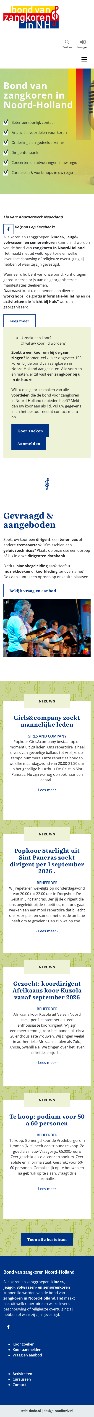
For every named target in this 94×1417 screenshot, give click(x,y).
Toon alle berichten (47, 1239)
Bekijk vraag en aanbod (32, 590)
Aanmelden (28, 443)
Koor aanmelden (27, 1349)
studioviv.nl (64, 1411)
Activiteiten (22, 1373)
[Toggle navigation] (84, 59)
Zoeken (67, 47)
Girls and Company (47, 736)
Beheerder (47, 882)
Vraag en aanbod (27, 1355)
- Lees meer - (47, 789)
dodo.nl (35, 1411)
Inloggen (82, 47)
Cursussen (22, 1379)
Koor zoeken (30, 430)
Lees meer (19, 320)
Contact (19, 1384)
